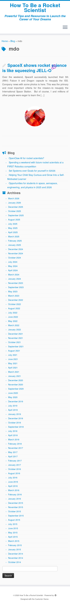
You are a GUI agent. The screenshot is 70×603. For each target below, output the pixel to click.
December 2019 (15, 401)
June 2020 (13, 392)
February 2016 (15, 494)
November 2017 (15, 447)
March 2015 (13, 540)
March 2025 (13, 236)
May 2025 (12, 228)
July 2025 (12, 223)
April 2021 (13, 367)
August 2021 (14, 350)
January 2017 (14, 464)
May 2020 (12, 397)
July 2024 (12, 261)
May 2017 (12, 452)
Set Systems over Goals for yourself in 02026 (32, 170)
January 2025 (14, 244)
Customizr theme (42, 599)
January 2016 (14, 498)
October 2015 (14, 511)
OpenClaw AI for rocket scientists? (26, 158)
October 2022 (14, 304)
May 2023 (12, 291)
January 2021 (14, 376)
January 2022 (14, 329)
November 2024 (15, 253)
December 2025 (15, 206)
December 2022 (15, 299)
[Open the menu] (65, 27)
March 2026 (13, 198)
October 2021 (14, 342)
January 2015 (14, 549)
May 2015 (12, 532)
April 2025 (13, 232)
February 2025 (15, 240)
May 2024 (12, 266)
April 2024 (13, 270)
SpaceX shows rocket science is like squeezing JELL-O (34, 67)
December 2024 (15, 249)
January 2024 (14, 278)
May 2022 (12, 321)
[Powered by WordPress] (55, 594)
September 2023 (16, 287)
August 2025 (14, 219)
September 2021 (16, 346)
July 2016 (12, 477)
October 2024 (14, 257)
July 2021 (12, 354)
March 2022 (13, 325)
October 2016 (14, 469)
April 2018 (13, 435)
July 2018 (12, 431)
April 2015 (13, 536)
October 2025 (14, 211)
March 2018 (13, 439)
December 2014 (15, 553)
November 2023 (15, 283)
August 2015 (14, 519)
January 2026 (14, 202)
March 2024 (13, 274)
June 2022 (13, 316)
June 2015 (13, 528)
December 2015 (15, 502)
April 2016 (13, 486)
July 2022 (12, 312)
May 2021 (12, 363)
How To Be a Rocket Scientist (35, 8)
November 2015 (15, 507)
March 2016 (13, 490)
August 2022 (14, 308)
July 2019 (12, 405)
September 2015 (16, 515)
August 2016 (14, 473)
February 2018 (15, 443)
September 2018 (16, 426)
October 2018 (14, 422)
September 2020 (16, 388)
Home (5, 41)
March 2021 (13, 371)
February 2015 (15, 545)
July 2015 (12, 524)
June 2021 (13, 359)
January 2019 (14, 414)
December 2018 (15, 418)
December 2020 (15, 380)
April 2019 (13, 409)
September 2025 (16, 215)
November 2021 (15, 337)
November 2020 (15, 384)
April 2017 (13, 456)
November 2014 (15, 557)
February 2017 (15, 460)
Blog (12, 41)
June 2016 (13, 481)
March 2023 (13, 295)
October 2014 (14, 562)
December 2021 (15, 333)
